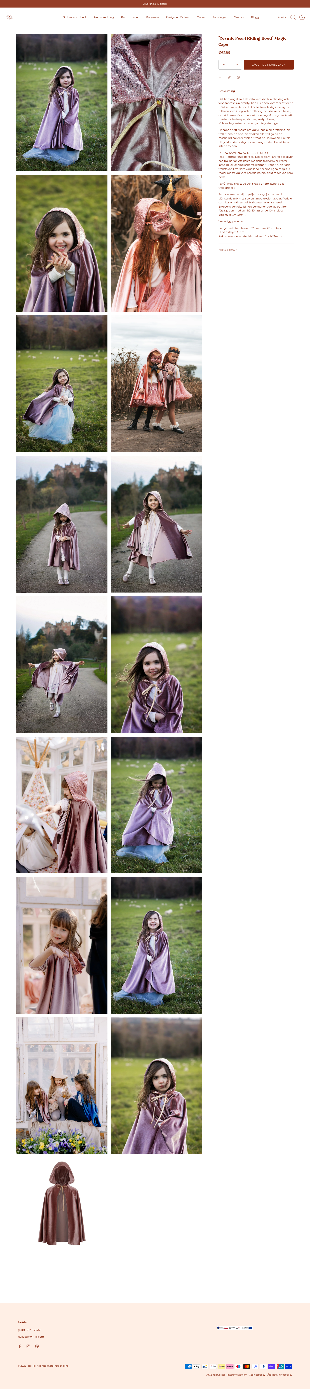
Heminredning (104, 17)
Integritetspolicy (237, 1374)
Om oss (239, 17)
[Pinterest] (37, 1346)
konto (282, 17)
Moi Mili (31, 1365)
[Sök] (293, 17)
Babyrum (152, 17)
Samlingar (219, 17)
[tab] (256, 170)
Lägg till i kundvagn (269, 64)
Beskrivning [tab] (227, 91)
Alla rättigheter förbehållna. (53, 1365)
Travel (201, 17)
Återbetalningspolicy (279, 1374)
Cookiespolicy (257, 1374)
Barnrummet (130, 17)
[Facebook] (20, 1346)
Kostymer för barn (178, 17)
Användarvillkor (215, 1374)
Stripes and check (75, 17)
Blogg (255, 17)
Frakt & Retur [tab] (228, 249)
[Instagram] (28, 1346)
